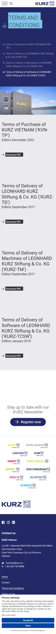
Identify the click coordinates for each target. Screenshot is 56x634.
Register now (30, 422)
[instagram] (8, 522)
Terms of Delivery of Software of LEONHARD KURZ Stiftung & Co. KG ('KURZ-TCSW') (28, 74)
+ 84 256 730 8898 (14, 566)
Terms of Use (8, 594)
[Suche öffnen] (11, 3)
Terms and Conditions (13, 588)
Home (5, 576)
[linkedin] (13, 522)
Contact (6, 582)
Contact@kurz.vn (14, 563)
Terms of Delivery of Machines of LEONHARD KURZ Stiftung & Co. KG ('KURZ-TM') (29, 64)
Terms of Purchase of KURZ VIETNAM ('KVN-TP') (28, 46)
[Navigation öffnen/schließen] (4, 3)
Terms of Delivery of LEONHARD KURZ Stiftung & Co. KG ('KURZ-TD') (30, 55)
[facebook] (3, 522)
